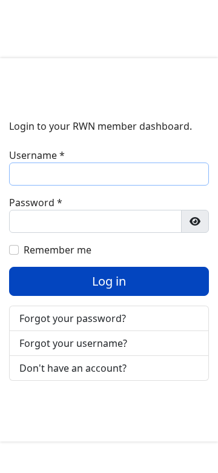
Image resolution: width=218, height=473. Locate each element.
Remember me (57, 250)
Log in (109, 281)
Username (37, 155)
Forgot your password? (72, 318)
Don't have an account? (73, 368)
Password (35, 202)
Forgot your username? (73, 343)
